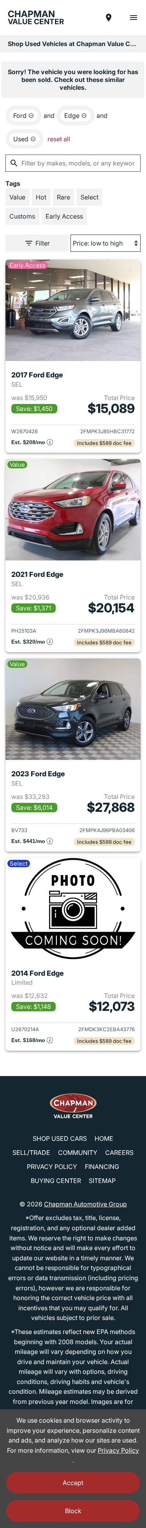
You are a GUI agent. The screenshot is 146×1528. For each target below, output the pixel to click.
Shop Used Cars (60, 1138)
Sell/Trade (31, 1152)
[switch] (133, 17)
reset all (58, 139)
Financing (102, 1166)
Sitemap (102, 1181)
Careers (119, 1152)
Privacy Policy (52, 1166)
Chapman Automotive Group (85, 1204)
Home (104, 1138)
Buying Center (56, 1181)
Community (77, 1152)
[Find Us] (108, 17)
